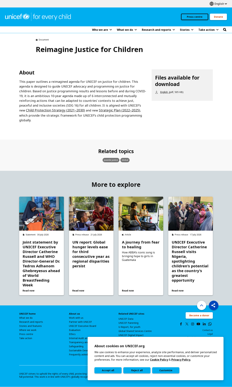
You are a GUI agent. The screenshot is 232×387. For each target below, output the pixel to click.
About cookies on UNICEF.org (119, 346)
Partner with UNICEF (80, 321)
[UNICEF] (38, 16)
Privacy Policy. (181, 360)
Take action (25, 338)
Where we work (27, 330)
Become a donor (199, 315)
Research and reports (31, 321)
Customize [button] (165, 370)
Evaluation (75, 330)
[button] (213, 305)
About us (74, 313)
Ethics (72, 334)
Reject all (137, 370)
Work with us (76, 317)
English (218, 4)
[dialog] (156, 358)
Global (125, 160)
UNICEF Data (126, 318)
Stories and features (30, 326)
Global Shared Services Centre (135, 331)
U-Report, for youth (129, 327)
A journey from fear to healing (140, 244)
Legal (210, 333)
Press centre (194, 16)
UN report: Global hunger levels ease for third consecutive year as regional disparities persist (91, 254)
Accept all (108, 370)
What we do (26, 317)
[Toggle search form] (224, 30)
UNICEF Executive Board (82, 326)
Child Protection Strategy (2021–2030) (55, 110)
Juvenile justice (111, 160)
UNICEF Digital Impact (131, 335)
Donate (218, 16)
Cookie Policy (159, 360)
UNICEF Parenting (128, 322)
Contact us (207, 330)
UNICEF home (27, 313)
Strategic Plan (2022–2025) (119, 110)
